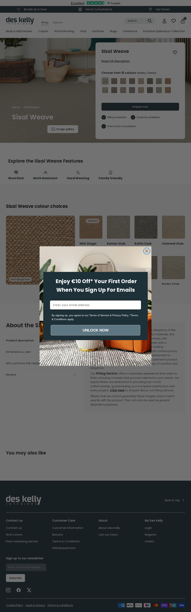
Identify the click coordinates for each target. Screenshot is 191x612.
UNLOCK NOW (96, 330)
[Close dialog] (146, 251)
